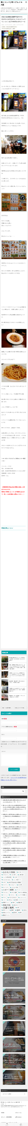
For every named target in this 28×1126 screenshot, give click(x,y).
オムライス (5, 884)
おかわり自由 (9, 872)
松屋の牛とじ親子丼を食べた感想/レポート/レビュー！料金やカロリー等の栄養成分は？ (14, 980)
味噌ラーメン (6, 902)
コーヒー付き (14, 887)
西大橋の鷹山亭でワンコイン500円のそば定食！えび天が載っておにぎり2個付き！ (17, 659)
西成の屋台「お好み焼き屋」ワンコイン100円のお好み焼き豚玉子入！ (14, 947)
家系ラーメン (5, 910)
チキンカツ (19, 889)
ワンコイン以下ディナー (11, 26)
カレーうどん (5, 887)
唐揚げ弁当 (16, 905)
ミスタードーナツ (23, 897)
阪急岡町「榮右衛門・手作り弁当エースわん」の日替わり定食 (17, 682)
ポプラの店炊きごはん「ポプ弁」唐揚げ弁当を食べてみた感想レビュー (14, 1045)
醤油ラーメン (6, 915)
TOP (11, 1102)
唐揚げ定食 (6, 905)
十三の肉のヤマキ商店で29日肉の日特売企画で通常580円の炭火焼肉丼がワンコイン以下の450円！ (14, 1028)
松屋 (12, 910)
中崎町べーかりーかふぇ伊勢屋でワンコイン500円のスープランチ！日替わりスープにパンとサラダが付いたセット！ (17, 675)
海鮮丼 (18, 910)
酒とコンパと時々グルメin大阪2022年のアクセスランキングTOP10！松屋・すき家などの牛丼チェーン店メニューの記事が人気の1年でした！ (14, 807)
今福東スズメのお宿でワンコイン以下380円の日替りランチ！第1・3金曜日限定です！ (17, 690)
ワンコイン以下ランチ (6, 28)
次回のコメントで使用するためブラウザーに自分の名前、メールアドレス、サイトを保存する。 (14, 744)
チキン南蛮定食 (23, 892)
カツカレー (12, 884)
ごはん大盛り (13, 874)
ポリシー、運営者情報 (6, 1117)
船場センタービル (6, 912)
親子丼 (15, 912)
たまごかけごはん (6, 879)
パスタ (3, 26)
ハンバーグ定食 (21, 895)
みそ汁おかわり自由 (15, 882)
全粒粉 (16, 899)
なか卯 (4, 882)
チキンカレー (5, 892)
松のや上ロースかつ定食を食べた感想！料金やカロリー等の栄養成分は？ (14, 1077)
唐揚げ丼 (20, 902)
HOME (2, 1112)
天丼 (18, 907)
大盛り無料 (8, 908)
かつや (19, 872)
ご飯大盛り (21, 874)
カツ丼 (20, 884)
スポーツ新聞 (8, 890)
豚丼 (21, 912)
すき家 (15, 877)
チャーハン (5, 894)
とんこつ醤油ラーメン (17, 879)
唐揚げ (13, 902)
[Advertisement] (14, 65)
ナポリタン (12, 894)
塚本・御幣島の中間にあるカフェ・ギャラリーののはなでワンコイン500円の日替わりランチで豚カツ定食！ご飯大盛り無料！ (17, 666)
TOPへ (21, 1124)
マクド (4, 897)
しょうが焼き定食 (7, 877)
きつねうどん (5, 874)
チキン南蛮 (14, 892)
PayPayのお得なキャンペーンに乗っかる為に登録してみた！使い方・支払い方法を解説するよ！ (14, 931)
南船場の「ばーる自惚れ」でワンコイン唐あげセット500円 (17, 696)
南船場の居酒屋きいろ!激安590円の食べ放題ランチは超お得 (14, 1061)
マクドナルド (13, 897)
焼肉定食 (25, 910)
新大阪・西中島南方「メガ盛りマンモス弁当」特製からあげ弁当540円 (14, 996)
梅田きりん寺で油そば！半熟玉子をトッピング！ (14, 1012)
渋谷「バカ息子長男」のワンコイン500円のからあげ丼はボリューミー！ (8, 707)
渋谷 (14, 28)
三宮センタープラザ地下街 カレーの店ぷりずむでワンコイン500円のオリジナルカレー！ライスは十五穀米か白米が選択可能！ (21, 707)
